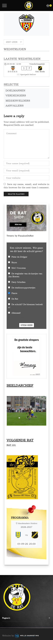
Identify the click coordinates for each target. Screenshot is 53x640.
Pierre (14, 293)
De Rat (14, 298)
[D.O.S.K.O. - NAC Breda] (26, 69)
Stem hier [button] (27, 325)
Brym (14, 262)
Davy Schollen (18, 282)
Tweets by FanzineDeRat (20, 235)
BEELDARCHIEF (20, 385)
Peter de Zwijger (19, 256)
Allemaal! (16, 312)
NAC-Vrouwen (18, 268)
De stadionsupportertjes (23, 287)
